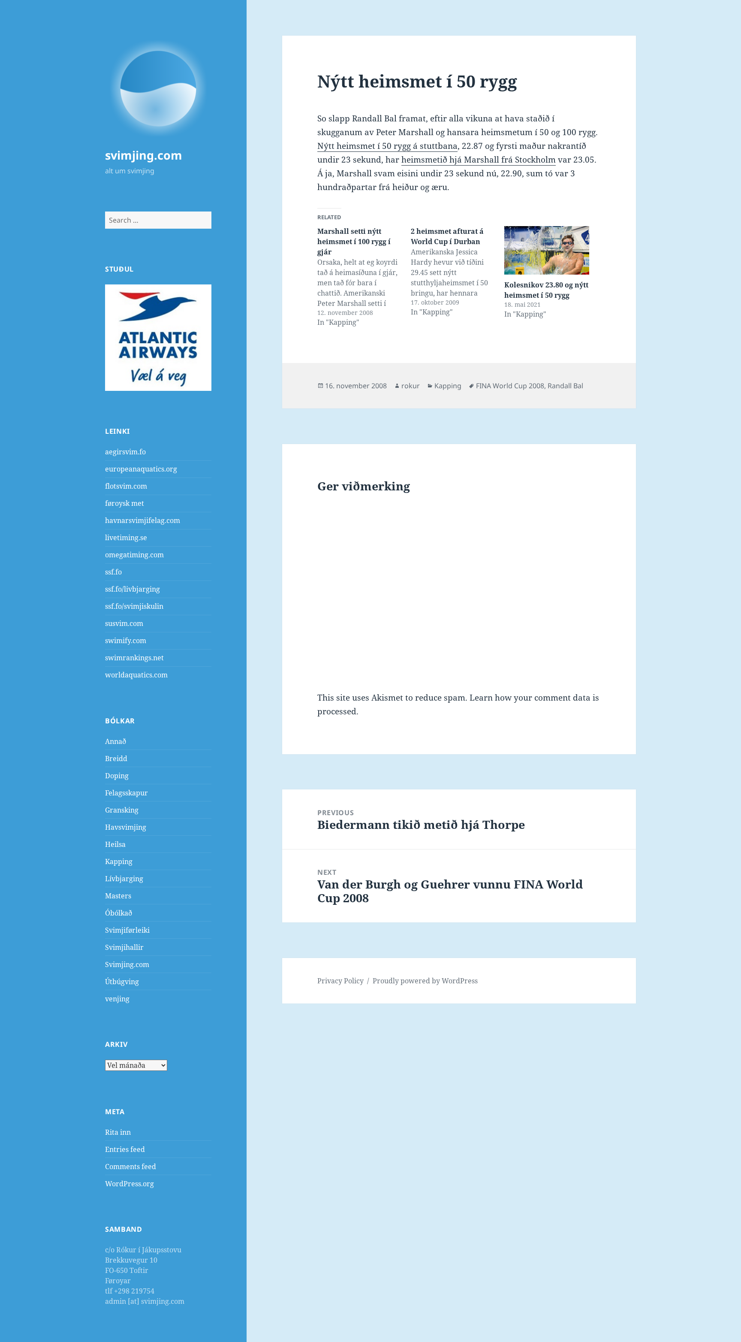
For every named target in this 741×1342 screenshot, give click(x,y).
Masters (118, 896)
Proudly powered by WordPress (425, 980)
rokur (410, 385)
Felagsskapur (126, 793)
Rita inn (118, 1132)
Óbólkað (118, 913)
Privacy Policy (340, 980)
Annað (115, 741)
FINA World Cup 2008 (510, 385)
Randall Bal (565, 385)
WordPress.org (129, 1183)
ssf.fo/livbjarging (132, 589)
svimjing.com (143, 155)
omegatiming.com (134, 554)
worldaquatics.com (136, 675)
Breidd (116, 758)
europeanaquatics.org (141, 469)
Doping (117, 775)
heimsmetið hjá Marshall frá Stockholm (478, 159)
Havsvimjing (125, 827)
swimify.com (125, 640)
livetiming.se (126, 537)
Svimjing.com (127, 964)
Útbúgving (122, 981)
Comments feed (130, 1166)
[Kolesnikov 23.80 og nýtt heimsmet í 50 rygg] (546, 250)
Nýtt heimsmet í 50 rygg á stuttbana (387, 145)
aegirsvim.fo (125, 451)
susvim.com (124, 623)
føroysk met (124, 503)
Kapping (119, 861)
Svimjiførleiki (127, 930)
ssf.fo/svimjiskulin (134, 606)
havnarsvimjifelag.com (142, 520)
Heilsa (115, 844)
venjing (117, 998)
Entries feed (125, 1149)
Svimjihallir (124, 947)
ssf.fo (113, 572)
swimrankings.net (134, 657)
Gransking (122, 810)
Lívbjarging (124, 878)
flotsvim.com (126, 486)
